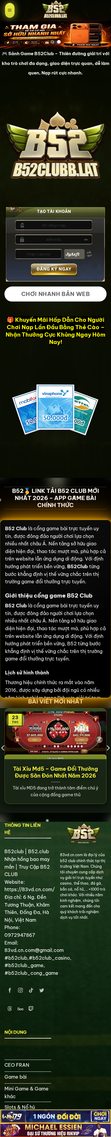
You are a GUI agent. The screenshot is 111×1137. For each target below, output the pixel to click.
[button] (10, 10)
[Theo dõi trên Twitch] (31, 1008)
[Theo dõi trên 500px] (20, 1008)
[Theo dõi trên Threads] (10, 1008)
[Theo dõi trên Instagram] (20, 990)
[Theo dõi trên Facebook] (10, 990)
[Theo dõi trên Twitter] (42, 990)
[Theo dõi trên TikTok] (31, 990)
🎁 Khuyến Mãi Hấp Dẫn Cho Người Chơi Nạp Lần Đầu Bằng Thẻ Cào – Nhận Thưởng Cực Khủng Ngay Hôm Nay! (55, 330)
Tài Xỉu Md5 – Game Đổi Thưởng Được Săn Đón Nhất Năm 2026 (55, 772)
